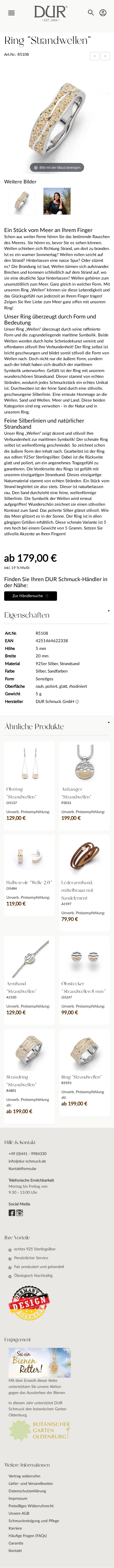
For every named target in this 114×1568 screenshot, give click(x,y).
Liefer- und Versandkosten (31, 1484)
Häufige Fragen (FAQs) (28, 1536)
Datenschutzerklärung (27, 1491)
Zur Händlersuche (28, 596)
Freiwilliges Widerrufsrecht (31, 1506)
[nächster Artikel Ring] (105, 56)
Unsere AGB (19, 1514)
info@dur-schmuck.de (27, 1161)
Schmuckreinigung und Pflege (34, 1521)
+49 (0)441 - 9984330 (27, 1154)
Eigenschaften (26, 615)
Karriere (15, 1528)
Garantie (16, 1543)
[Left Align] (94, 56)
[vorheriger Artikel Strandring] (95, 56)
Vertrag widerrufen (24, 1476)
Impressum (18, 1499)
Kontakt (15, 1551)
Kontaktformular (23, 1169)
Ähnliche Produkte (34, 726)
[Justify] (105, 56)
